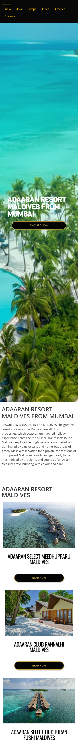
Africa (45, 9)
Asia (19, 9)
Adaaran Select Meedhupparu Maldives (39, 559)
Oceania (10, 16)
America (60, 9)
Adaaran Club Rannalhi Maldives (39, 647)
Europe (31, 9)
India (8, 9)
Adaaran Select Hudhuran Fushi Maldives (39, 734)
